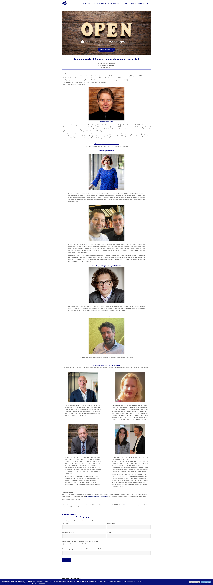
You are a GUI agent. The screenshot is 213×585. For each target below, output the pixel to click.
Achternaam (111, 523)
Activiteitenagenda (113, 3)
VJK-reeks (133, 3)
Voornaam (66, 523)
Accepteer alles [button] (206, 582)
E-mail (109, 532)
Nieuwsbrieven (142, 3)
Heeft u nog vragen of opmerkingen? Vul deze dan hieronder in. (82, 549)
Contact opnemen (76, 578)
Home (84, 3)
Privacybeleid (65, 578)
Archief (125, 3)
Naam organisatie (68, 532)
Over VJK (90, 3)
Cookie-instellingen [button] (194, 582)
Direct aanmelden (106, 49)
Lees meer (42, 583)
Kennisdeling (100, 3)
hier (149, 505)
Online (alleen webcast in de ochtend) (75, 544)
